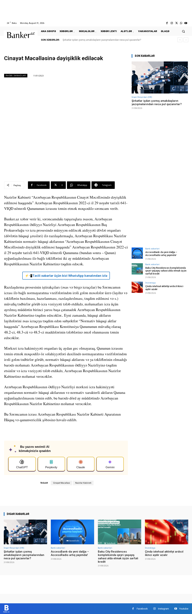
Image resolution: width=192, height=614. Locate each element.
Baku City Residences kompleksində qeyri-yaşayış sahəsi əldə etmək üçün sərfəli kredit (165, 270)
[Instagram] (171, 23)
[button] (183, 31)
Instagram (163, 608)
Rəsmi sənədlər (16, 75)
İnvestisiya (150, 283)
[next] (186, 39)
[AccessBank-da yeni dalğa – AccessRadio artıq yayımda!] (137, 253)
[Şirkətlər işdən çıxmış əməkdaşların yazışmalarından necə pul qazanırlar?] (160, 77)
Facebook (142, 608)
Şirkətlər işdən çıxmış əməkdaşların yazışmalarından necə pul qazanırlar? (102, 39)
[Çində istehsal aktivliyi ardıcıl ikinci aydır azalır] (137, 287)
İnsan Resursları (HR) (142, 97)
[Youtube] (186, 23)
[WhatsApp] (181, 23)
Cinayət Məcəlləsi (61, 483)
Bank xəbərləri (152, 249)
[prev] (180, 39)
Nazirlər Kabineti (83, 483)
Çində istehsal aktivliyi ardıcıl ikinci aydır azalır (164, 553)
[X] (176, 23)
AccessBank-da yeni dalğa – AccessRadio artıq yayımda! (161, 254)
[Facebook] (167, 23)
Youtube (183, 608)
